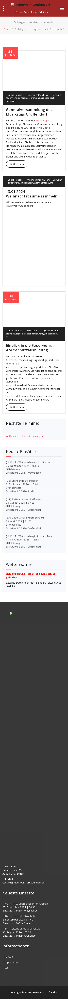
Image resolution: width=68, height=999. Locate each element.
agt (44, 330)
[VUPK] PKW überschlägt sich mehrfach (29, 536)
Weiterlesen (17, 164)
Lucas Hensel (15, 94)
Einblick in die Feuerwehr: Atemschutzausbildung (29, 347)
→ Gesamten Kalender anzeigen (25, 436)
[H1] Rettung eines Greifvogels (24, 499)
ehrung (57, 94)
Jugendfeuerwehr (52, 179)
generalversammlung (29, 97)
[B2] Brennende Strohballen (22, 480)
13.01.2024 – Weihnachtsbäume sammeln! (32, 193)
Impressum (11, 962)
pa (7, 336)
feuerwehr (11, 97)
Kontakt (8, 956)
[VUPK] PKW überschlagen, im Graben (28, 462)
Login (7, 967)
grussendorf (47, 97)
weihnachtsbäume (43, 182)
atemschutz (53, 330)
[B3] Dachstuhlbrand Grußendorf (25, 517)
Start (7, 29)
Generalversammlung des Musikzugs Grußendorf (29, 112)
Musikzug (41, 120)
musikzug (11, 100)
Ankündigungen (35, 179)
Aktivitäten (32, 330)
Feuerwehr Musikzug (37, 94)
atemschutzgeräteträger (18, 333)
